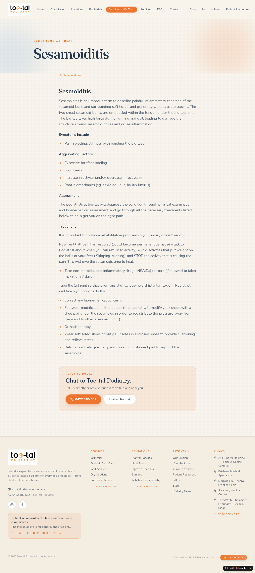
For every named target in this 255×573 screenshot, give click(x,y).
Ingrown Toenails (143, 469)
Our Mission (57, 9)
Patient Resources (237, 9)
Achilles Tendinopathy (146, 480)
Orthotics (97, 458)
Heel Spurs (139, 463)
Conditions (142, 451)
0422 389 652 (86, 399)
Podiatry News (211, 9)
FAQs (160, 9)
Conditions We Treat (121, 9)
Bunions (137, 474)
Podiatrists (96, 9)
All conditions (72, 75)
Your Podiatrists (183, 463)
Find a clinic (117, 399)
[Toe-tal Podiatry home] (19, 9)
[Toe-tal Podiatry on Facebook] (22, 505)
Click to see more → (105, 486)
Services (145, 9)
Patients (181, 451)
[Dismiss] (250, 568)
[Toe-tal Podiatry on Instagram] (12, 505)
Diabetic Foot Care (102, 463)
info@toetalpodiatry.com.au (29, 489)
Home (40, 9)
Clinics (221, 451)
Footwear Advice (101, 480)
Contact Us (177, 9)
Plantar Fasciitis (142, 458)
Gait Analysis (99, 469)
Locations (77, 9)
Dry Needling (99, 474)
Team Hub (234, 557)
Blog (193, 9)
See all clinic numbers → (36, 533)
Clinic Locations (183, 469)
